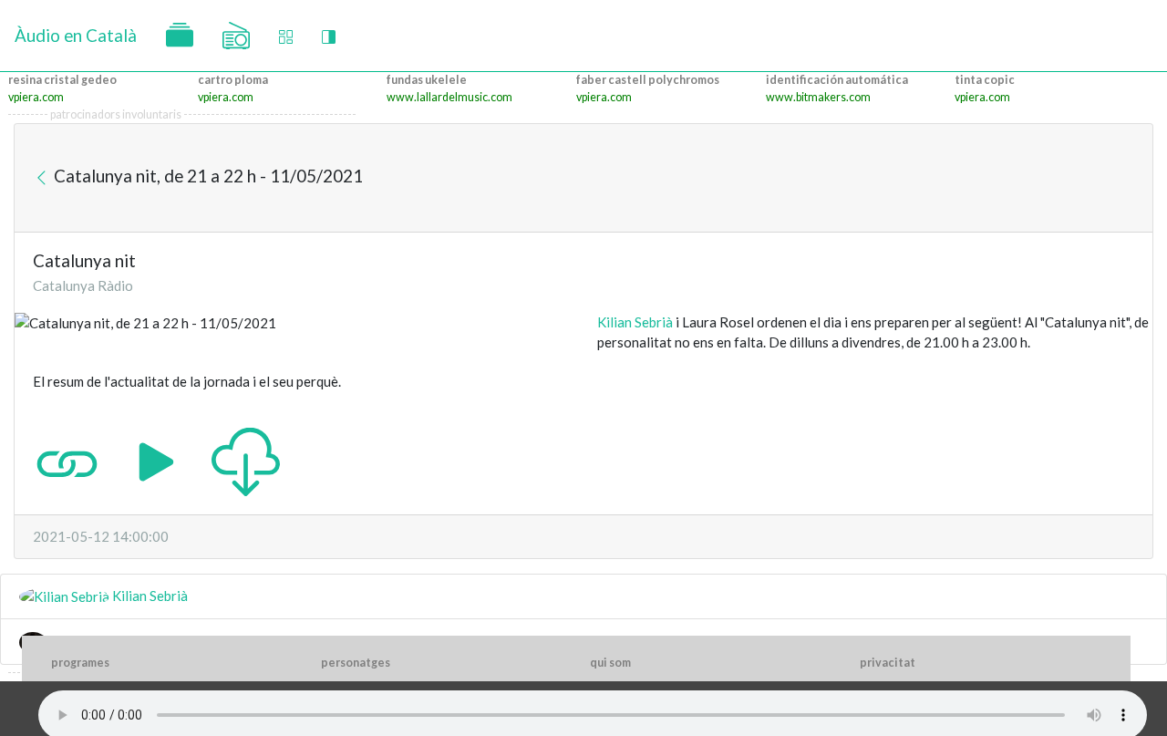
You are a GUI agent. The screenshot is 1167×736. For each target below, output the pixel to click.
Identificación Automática (837, 80)
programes (80, 662)
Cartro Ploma (233, 80)
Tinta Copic (985, 80)
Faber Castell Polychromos (647, 80)
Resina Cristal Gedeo (62, 80)
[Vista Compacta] (285, 36)
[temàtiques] (179, 36)
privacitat (887, 662)
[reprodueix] (156, 459)
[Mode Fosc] (328, 36)
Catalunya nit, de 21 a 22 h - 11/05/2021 (206, 175)
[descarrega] (246, 459)
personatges (355, 662)
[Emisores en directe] (236, 36)
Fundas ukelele (427, 80)
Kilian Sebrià (635, 322)
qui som (610, 662)
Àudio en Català (76, 35)
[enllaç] (67, 459)
